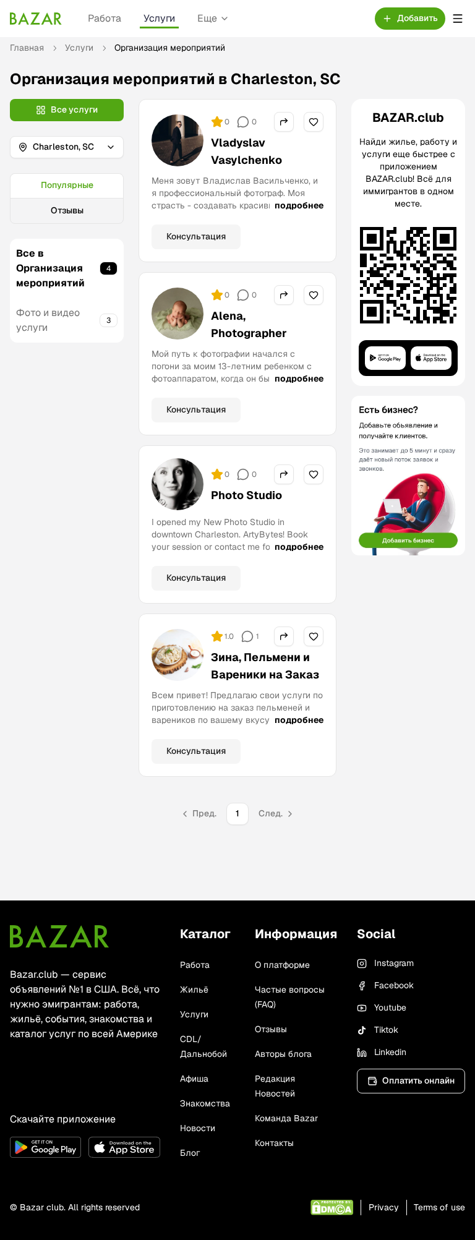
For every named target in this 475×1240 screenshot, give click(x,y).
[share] (284, 122)
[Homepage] (36, 18)
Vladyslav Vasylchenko (246, 151)
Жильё (194, 989)
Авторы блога (283, 1053)
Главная (27, 47)
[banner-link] (408, 475)
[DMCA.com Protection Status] (331, 1207)
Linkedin (390, 1052)
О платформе (282, 964)
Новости (197, 1128)
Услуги (159, 18)
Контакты (274, 1142)
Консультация (196, 236)
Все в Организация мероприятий (50, 268)
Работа (104, 18)
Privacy (384, 1207)
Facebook (394, 985)
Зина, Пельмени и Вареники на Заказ (265, 666)
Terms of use (439, 1207)
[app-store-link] (124, 1147)
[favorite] (313, 122)
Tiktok (386, 1029)
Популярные (67, 184)
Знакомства (205, 1103)
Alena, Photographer (249, 324)
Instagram (394, 962)
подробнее (299, 205)
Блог (190, 1152)
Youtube (390, 1007)
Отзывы (67, 210)
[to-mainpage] (59, 936)
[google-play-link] (45, 1147)
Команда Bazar (286, 1118)
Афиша (194, 1078)
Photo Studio (246, 495)
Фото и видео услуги (48, 320)
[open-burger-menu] (457, 18)
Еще (207, 18)
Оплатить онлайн (418, 1080)
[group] (67, 198)
